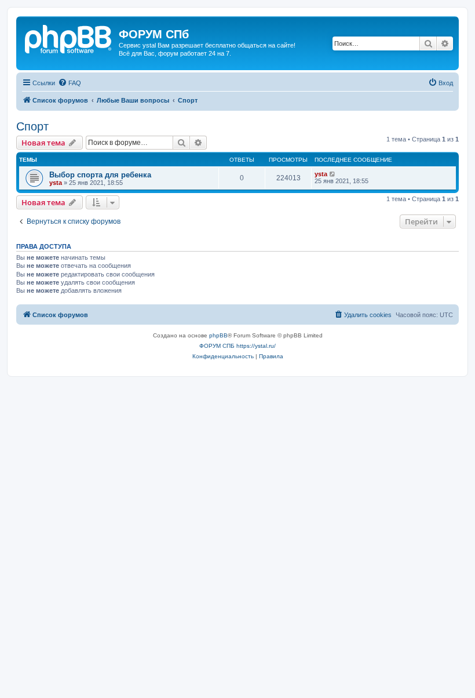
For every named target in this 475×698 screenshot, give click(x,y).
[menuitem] (69, 83)
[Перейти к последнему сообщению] (333, 173)
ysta (55, 182)
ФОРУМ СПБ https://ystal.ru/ (237, 346)
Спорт (32, 126)
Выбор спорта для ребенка (100, 174)
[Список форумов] (69, 37)
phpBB (218, 335)
